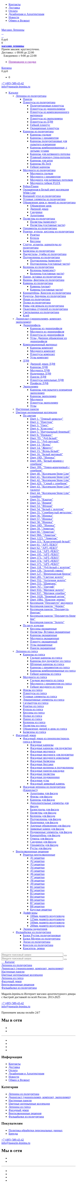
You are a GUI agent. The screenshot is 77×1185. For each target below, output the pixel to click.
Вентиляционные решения (32, 851)
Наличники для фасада (44, 822)
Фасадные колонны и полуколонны (52, 767)
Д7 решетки (37, 877)
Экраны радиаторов (35, 928)
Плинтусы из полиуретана (39, 102)
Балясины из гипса (34, 731)
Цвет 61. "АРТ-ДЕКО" (44, 544)
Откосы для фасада (41, 838)
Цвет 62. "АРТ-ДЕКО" (44, 547)
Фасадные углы (39, 780)
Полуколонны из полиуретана (41, 257)
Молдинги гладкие (41, 173)
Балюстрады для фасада (44, 809)
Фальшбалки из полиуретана (33, 932)
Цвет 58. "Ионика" (41, 522)
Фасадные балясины (42, 761)
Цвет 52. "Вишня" (41, 502)
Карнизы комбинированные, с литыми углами (48, 149)
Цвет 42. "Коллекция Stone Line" (50, 480)
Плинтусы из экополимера (46, 118)
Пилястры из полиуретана (39, 218)
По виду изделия (33, 625)
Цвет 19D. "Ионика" (42, 457)
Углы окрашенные (41, 644)
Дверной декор (39, 208)
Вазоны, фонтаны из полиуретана (43, 279)
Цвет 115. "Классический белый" (50, 541)
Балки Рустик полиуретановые (42, 935)
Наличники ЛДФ (40, 373)
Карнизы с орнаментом (44, 137)
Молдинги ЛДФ (40, 370)
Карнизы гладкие (40, 134)
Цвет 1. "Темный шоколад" (46, 418)
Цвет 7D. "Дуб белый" (44, 438)
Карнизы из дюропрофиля (46, 328)
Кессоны (35, 241)
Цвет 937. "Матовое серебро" (48, 593)
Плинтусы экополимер (44, 402)
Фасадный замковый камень (47, 783)
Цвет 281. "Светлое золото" (47, 577)
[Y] (65, 955)
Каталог (13, 92)
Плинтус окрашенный (43, 641)
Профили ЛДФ (39, 383)
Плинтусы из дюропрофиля (47, 334)
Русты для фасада (40, 848)
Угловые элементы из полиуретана (44, 199)
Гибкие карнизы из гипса (45, 673)
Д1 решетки (37, 857)
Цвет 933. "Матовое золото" (47, 589)
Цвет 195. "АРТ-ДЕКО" (44, 554)
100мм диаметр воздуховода (47, 916)
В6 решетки (37, 899)
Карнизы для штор (41, 160)
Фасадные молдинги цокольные (49, 757)
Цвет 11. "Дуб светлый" (44, 441)
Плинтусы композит (42, 354)
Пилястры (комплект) (43, 221)
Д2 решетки (37, 861)
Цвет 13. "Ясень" (40, 444)
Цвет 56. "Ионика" (41, 515)
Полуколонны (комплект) (45, 260)
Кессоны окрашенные (43, 628)
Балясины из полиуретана (39, 250)
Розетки (35, 234)
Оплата (13, 10)
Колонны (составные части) (47, 273)
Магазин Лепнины (12, 29)
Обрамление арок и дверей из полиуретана (49, 202)
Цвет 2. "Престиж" (41, 422)
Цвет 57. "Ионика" (41, 518)
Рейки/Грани (30, 186)
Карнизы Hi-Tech (40, 163)
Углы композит (39, 357)
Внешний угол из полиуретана (42, 196)
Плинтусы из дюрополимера (47, 108)
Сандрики (36, 212)
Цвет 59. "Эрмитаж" (42, 528)
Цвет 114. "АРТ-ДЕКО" (44, 551)
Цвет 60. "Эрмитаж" (42, 531)
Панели (27, 99)
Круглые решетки (41, 909)
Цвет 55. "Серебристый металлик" (51, 512)
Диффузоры (30, 912)
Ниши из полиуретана (36, 299)
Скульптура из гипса (35, 702)
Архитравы (37, 215)
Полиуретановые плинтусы (47, 105)
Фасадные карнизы (42, 744)
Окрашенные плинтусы (44, 128)
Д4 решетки (37, 867)
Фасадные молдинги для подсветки (52, 754)
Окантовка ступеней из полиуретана (45, 309)
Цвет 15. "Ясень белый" (44, 451)
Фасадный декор (26, 735)
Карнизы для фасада (42, 799)
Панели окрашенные (43, 648)
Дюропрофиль (31, 325)
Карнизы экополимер (43, 396)
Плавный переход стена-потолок (50, 157)
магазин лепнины (12, 46)
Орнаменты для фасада (44, 845)
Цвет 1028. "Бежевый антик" (48, 596)
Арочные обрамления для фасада (50, 825)
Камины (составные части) (46, 289)
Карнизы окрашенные (43, 635)
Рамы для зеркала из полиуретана (43, 305)
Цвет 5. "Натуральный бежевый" (50, 431)
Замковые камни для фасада (47, 828)
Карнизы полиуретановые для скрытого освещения (48, 143)
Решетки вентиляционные (39, 854)
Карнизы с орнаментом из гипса (50, 667)
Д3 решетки (37, 864)
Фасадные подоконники (45, 777)
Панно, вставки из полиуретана (42, 276)
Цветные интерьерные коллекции (36, 412)
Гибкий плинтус (40, 124)
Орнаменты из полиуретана (40, 228)
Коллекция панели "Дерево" (47, 606)
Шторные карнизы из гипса (47, 664)
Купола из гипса (33, 709)
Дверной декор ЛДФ (42, 363)
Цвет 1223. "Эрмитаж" (44, 538)
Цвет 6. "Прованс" (41, 434)
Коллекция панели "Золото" (47, 622)
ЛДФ (26, 360)
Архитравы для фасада (44, 793)
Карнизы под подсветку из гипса (50, 660)
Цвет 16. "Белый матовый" (46, 454)
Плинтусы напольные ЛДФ (47, 380)
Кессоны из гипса (34, 712)
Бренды (13, 1133)
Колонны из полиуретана (38, 267)
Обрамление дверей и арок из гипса (45, 728)
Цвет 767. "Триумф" (42, 586)
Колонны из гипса (34, 722)
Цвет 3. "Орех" (39, 425)
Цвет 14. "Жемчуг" (41, 447)
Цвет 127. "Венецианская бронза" (50, 573)
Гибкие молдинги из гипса (46, 686)
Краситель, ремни (34, 948)
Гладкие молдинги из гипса (47, 680)
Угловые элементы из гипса (40, 696)
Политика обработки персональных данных (35, 1130)
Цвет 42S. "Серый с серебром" (49, 483)
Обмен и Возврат (19, 20)
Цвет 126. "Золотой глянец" (47, 570)
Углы (33, 405)
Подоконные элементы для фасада (51, 832)
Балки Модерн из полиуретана (41, 938)
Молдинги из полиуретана (39, 170)
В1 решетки (37, 886)
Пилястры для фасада (43, 812)
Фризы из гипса (32, 690)
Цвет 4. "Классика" (42, 428)
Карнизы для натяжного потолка (50, 154)
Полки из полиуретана (37, 302)
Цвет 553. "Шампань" (43, 583)
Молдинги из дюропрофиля (47, 331)
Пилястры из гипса (34, 725)
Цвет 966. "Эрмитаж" (43, 535)
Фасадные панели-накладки (47, 770)
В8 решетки (37, 906)
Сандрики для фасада (43, 841)
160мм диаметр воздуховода (47, 922)
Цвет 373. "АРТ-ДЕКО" (44, 557)
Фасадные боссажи (41, 764)
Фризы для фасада (41, 796)
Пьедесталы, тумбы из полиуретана (44, 254)
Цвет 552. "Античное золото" (48, 580)
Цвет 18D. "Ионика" (42, 525)
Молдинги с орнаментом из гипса (51, 683)
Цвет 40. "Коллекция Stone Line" (50, 473)
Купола (34, 237)
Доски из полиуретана (36, 941)
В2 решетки (37, 890)
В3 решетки (37, 893)
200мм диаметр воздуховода (47, 925)
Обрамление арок (41, 205)
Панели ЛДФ (38, 376)
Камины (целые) (40, 286)
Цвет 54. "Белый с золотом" (47, 509)
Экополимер (30, 386)
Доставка (14, 7)
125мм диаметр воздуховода (47, 919)
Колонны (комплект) (42, 270)
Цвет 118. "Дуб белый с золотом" (50, 567)
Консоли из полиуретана (38, 945)
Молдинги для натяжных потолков (51, 179)
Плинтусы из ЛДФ (41, 121)
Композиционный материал (40, 344)
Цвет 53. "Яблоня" (41, 505)
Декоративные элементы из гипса (43, 699)
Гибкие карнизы (40, 166)
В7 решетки (37, 903)
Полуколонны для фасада (45, 819)
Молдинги (36, 399)
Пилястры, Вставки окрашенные (50, 631)
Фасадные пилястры (42, 773)
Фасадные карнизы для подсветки (51, 748)
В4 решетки (37, 896)
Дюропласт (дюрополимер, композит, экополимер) (32, 968)
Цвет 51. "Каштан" (41, 499)
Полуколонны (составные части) (50, 263)
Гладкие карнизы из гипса (46, 657)
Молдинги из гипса (35, 677)
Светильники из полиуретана (41, 312)
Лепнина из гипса (27, 651)
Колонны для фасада (42, 815)
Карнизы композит (41, 347)
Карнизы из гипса (34, 654)
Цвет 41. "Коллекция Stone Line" (50, 476)
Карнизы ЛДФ (39, 367)
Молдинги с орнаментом (45, 176)
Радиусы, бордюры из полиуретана (44, 296)
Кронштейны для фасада (45, 835)
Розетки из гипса (33, 706)
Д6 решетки (37, 874)
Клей (26, 315)
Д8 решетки (37, 880)
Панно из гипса (32, 719)
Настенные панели (27, 409)
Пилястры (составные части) (47, 225)
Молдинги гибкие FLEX (45, 183)
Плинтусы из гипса (35, 693)
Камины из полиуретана (38, 283)
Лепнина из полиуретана (31, 95)
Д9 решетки (37, 883)
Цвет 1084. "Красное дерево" (48, 599)
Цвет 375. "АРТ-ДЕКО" (44, 564)
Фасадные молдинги (42, 751)
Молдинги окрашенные (44, 638)
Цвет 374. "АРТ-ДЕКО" (44, 560)
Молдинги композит (42, 350)
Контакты (15, 4)
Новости (14, 17)
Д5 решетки (37, 870)
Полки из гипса (32, 715)
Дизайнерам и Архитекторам (26, 14)
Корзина (6, 67)
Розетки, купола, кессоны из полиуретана (48, 231)
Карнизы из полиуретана (38, 131)
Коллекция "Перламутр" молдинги (51, 602)
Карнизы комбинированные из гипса (53, 670)
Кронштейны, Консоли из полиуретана (47, 292)
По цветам (29, 415)
